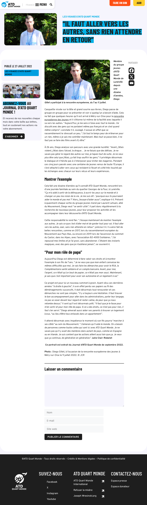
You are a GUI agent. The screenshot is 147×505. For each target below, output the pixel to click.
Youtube (51, 499)
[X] (131, 77)
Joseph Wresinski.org (85, 496)
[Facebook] (131, 70)
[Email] (131, 83)
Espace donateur (120, 486)
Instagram (52, 493)
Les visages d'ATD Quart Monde (18, 73)
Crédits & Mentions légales (81, 458)
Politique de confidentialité (111, 458)
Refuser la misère (83, 490)
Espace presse (119, 481)
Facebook (52, 482)
